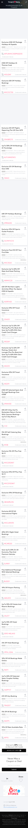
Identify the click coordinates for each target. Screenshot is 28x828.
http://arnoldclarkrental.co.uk (10, 807)
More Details (23, 298)
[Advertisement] (14, 23)
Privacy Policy (14, 818)
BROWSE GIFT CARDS (13, 750)
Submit (14, 769)
